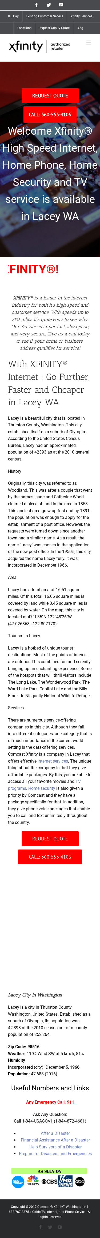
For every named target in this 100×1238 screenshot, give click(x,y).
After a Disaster (55, 1133)
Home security (41, 788)
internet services (53, 761)
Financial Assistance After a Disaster (55, 1140)
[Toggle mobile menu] (89, 42)
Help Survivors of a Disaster (55, 1146)
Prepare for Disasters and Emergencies (55, 1153)
